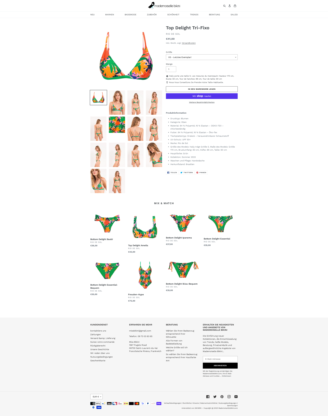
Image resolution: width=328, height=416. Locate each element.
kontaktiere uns (98, 331)
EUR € (96, 396)
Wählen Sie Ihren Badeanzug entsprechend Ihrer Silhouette (180, 334)
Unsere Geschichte (99, 349)
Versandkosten (189, 43)
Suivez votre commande (102, 342)
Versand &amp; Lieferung (102, 338)
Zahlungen (95, 334)
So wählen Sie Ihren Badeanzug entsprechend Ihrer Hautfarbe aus (181, 357)
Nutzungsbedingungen (101, 357)
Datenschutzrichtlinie (208, 403)
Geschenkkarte (97, 360)
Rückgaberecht (97, 345)
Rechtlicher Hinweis (191, 403)
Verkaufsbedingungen (172, 403)
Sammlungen (232, 405)
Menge (169, 64)
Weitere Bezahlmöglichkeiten (202, 102)
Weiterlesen (226, 376)
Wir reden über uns (100, 353)
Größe (169, 52)
